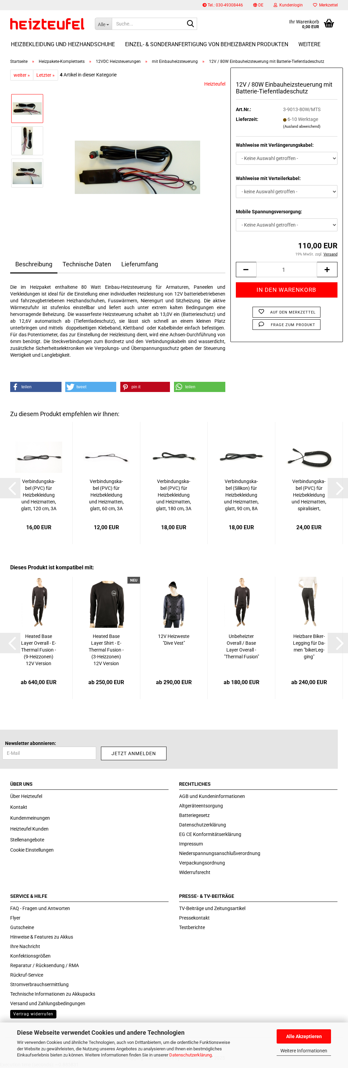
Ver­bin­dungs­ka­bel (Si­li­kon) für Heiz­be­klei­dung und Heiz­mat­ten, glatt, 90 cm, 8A (241, 495)
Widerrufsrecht (194, 872)
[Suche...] (190, 24)
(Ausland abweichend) (301, 126)
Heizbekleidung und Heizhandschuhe (63, 44)
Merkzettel (327, 5)
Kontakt (18, 807)
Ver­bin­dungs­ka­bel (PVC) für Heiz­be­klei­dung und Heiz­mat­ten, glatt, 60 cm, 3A (106, 495)
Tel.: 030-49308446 (225, 5)
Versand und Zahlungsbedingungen (47, 1003)
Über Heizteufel (26, 796)
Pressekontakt (194, 918)
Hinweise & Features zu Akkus (41, 937)
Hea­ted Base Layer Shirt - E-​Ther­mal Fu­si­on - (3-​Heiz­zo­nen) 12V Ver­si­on (106, 650)
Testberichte (192, 927)
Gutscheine (22, 927)
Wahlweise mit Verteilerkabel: (268, 178)
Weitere (309, 44)
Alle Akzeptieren (304, 1036)
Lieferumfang (139, 264)
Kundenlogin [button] (290, 5)
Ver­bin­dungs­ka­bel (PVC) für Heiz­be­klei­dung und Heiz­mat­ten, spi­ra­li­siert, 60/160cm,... (309, 495)
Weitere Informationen (303, 1050)
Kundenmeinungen (30, 818)
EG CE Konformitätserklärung (210, 834)
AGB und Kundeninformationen (212, 796)
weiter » (22, 75)
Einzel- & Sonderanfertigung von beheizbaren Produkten (206, 44)
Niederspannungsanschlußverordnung (219, 853)
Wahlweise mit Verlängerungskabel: (275, 145)
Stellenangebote (27, 839)
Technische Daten (87, 264)
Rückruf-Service (26, 975)
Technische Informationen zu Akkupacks (52, 994)
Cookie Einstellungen (32, 850)
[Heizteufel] (47, 23)
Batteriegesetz (194, 815)
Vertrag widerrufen (33, 1014)
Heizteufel (214, 84)
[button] (258, 5)
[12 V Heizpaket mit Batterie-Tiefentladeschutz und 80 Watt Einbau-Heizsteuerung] (137, 156)
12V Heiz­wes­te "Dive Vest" (173, 640)
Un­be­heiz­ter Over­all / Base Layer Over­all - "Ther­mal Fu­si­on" (241, 646)
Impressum (191, 844)
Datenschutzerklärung (190, 1054)
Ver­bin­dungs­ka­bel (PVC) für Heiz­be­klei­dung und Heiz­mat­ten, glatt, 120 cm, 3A (38, 495)
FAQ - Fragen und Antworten (40, 908)
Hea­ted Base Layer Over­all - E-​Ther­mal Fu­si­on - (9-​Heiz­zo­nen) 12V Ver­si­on (38, 650)
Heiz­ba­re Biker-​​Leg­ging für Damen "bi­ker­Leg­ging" (309, 646)
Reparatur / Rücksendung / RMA (44, 965)
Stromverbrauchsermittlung (39, 984)
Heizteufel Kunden (29, 829)
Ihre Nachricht (25, 946)
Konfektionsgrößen (30, 956)
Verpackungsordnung (202, 863)
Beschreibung (33, 264)
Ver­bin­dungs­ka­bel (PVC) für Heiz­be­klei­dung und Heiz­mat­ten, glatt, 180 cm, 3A (173, 495)
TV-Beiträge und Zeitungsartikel (212, 908)
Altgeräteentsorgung (201, 805)
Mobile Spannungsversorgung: (269, 211)
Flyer (15, 918)
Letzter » (45, 75)
